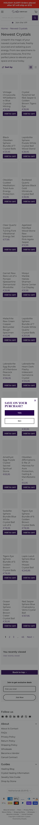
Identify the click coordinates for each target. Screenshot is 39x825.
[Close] (35, 400)
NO (19, 420)
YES (19, 412)
